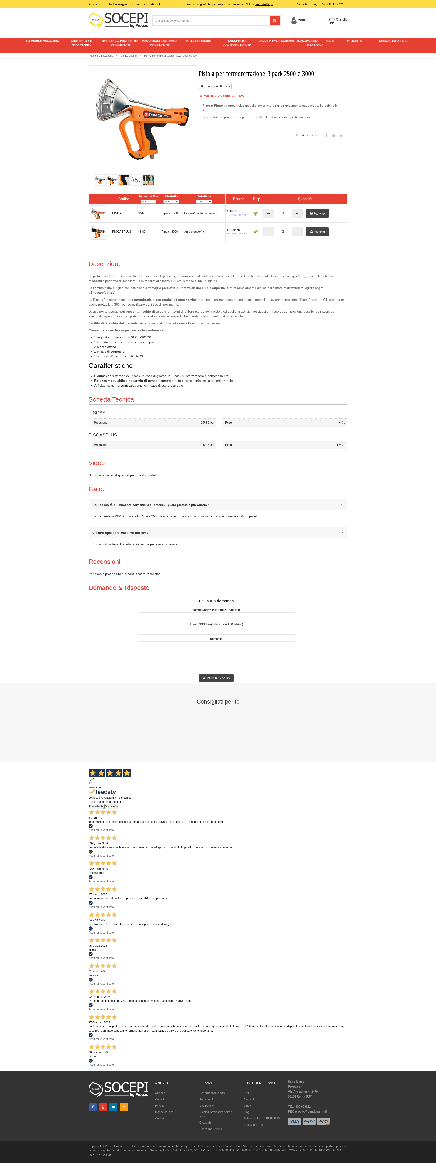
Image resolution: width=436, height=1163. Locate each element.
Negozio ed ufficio (393, 40)
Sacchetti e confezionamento (237, 43)
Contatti (160, 1099)
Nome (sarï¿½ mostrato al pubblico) (216, 609)
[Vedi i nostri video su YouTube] (334, 135)
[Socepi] (118, 1089)
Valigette (354, 40)
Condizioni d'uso (254, 1124)
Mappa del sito (164, 1112)
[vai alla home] (118, 19)
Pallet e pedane (198, 40)
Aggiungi (319, 213)
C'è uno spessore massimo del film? (120, 533)
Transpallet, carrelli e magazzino (315, 43)
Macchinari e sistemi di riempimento (159, 43)
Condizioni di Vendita (212, 1093)
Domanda (216, 639)
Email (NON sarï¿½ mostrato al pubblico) (216, 624)
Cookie (159, 1118)
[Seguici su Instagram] (124, 1107)
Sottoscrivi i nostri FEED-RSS (262, 1118)
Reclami (249, 1099)
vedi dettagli (264, 4)
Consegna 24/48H (210, 1129)
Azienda (160, 1093)
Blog (246, 1112)
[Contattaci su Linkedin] (341, 135)
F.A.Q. (247, 1093)
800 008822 (334, 4)
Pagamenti (206, 1099)
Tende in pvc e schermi (276, 40)
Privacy (159, 1105)
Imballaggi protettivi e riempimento (120, 43)
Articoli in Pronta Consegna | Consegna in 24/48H (124, 4)
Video (247, 1105)
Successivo (112, 806)
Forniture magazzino (42, 40)
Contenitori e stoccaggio (81, 43)
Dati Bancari (207, 1105)
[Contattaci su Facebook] (326, 135)
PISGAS (118, 213)
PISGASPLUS (121, 231)
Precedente (96, 806)
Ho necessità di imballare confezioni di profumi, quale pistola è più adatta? (150, 505)
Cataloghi (205, 1122)
